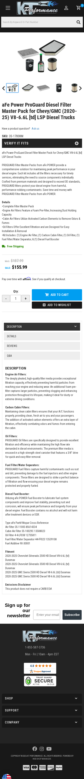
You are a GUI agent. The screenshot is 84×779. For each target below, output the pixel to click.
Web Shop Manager (42, 759)
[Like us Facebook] (34, 749)
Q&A (9, 355)
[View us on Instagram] (42, 749)
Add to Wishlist (59, 305)
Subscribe (72, 614)
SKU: (5, 136)
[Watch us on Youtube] (49, 749)
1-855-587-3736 (35, 647)
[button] (42, 22)
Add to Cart (60, 295)
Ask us (35, 128)
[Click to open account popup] (66, 8)
